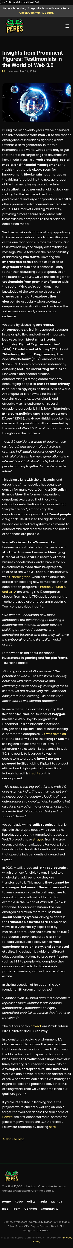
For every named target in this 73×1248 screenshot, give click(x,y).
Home (6, 1201)
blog (5, 71)
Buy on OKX (22, 1226)
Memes (56, 1201)
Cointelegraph (20, 577)
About (19, 1201)
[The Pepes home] (14, 26)
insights (34, 773)
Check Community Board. (36, 13)
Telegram (29, 1230)
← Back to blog (13, 1139)
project (36, 1026)
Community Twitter (40, 1221)
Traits (43, 1201)
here (52, 1127)
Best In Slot (57, 1226)
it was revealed (55, 734)
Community (49, 1209)
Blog (5, 1209)
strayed (38, 839)
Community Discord (16, 1221)
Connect (30, 1209)
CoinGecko (43, 1230)
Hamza (7, 1117)
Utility (31, 1201)
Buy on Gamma (40, 1226)
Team (16, 1209)
